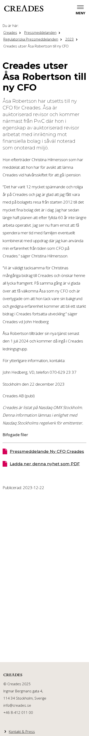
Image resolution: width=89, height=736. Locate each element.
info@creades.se (17, 705)
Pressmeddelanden (40, 32)
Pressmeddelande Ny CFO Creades (47, 451)
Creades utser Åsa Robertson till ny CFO (36, 46)
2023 (69, 39)
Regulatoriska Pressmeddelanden (30, 39)
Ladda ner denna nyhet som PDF (45, 463)
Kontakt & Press (22, 731)
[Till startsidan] (24, 8)
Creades (10, 32)
